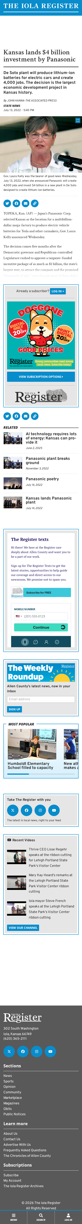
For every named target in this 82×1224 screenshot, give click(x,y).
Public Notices (14, 1114)
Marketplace (12, 1098)
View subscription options (40, 377)
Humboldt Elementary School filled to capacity (30, 766)
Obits (7, 1109)
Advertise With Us (17, 1145)
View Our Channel (23, 928)
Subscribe (11, 1175)
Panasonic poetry (42, 479)
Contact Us (11, 1139)
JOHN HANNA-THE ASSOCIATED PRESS (32, 101)
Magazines (11, 1103)
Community (12, 1092)
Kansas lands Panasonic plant (49, 500)
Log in (57, 291)
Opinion (9, 1087)
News (7, 1076)
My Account (12, 1181)
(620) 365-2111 (15, 1039)
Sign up (14, 709)
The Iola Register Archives (23, 1186)
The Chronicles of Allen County (27, 1156)
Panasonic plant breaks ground (48, 461)
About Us (10, 1134)
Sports (8, 1081)
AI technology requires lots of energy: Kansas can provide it (51, 438)
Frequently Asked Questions (24, 1150)
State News (11, 106)
